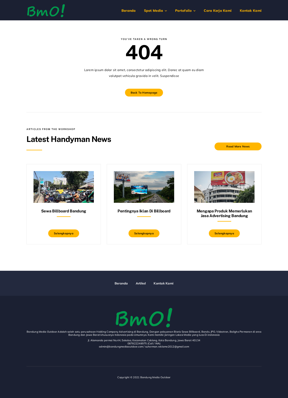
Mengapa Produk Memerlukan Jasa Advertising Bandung (224, 213)
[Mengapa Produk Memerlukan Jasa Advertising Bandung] (224, 174)
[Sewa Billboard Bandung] (64, 174)
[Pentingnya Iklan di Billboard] (144, 174)
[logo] (46, 5)
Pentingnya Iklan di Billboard (144, 211)
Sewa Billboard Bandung (63, 211)
